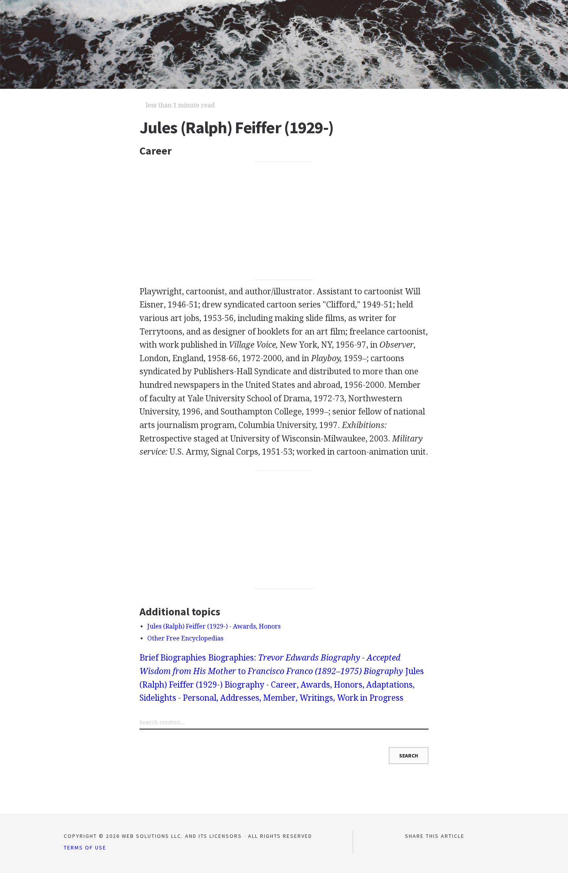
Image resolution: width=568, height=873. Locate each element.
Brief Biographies (172, 657)
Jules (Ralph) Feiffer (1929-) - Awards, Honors (214, 626)
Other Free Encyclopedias (185, 638)
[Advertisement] (284, 221)
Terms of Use (85, 847)
